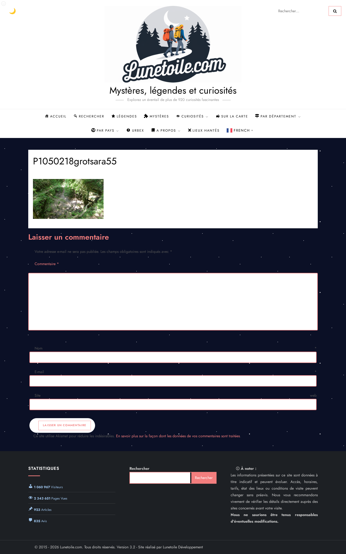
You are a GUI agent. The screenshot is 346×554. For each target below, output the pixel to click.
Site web (176, 395)
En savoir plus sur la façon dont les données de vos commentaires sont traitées (178, 436)
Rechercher (139, 468)
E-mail (176, 372)
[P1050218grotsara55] (173, 199)
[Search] (335, 11)
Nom (176, 348)
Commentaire (47, 264)
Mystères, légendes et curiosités (173, 90)
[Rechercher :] (302, 10)
